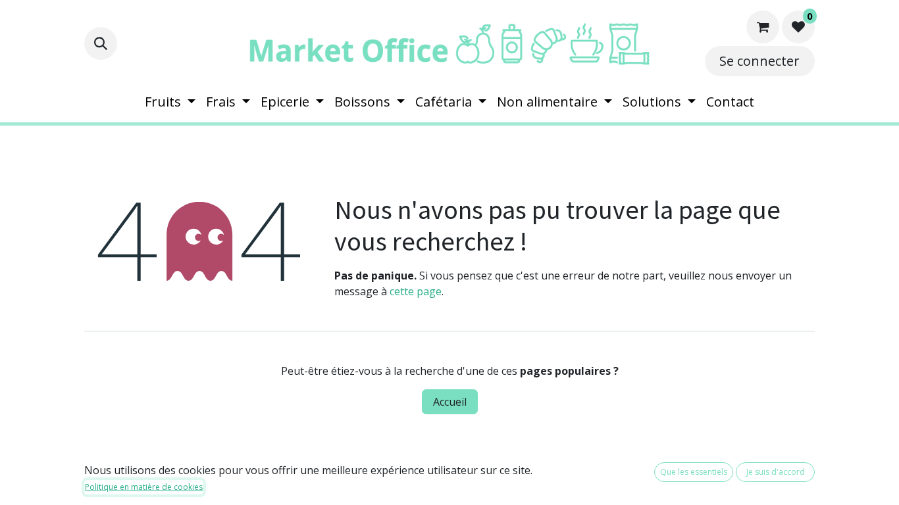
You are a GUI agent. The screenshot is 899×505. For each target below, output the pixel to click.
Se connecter (759, 61)
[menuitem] (170, 102)
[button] (100, 43)
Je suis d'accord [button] (775, 471)
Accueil (450, 402)
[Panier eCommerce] (762, 27)
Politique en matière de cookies (144, 487)
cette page (416, 291)
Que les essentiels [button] (693, 471)
